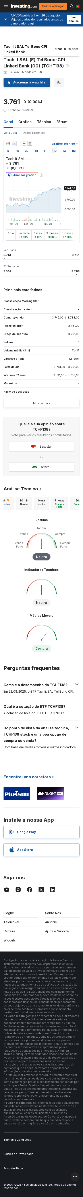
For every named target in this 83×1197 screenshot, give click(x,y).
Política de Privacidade (18, 1154)
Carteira (9, 931)
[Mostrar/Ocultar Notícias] (29, 143)
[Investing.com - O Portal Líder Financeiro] (24, 6)
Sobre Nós (53, 913)
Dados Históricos (34, 132)
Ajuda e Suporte (57, 931)
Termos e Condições (17, 1139)
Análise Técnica (21, 488)
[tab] (24, 503)
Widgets (10, 940)
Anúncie (51, 922)
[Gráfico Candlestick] (8, 143)
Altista (45, 467)
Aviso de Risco (13, 1168)
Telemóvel (11, 922)
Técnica (44, 122)
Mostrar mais (41, 403)
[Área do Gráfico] (14, 143)
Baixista (45, 446)
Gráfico (25, 122)
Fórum (61, 122)
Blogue (9, 913)
